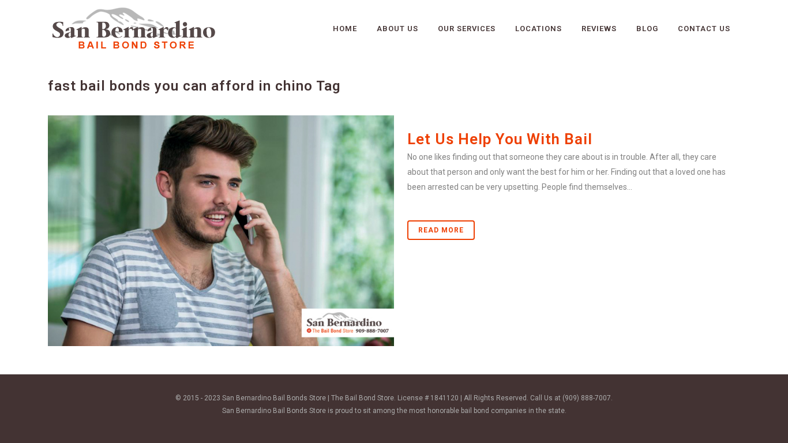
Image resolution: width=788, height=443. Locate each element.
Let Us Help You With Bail (499, 139)
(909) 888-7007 (586, 398)
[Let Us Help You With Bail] (221, 230)
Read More (441, 230)
